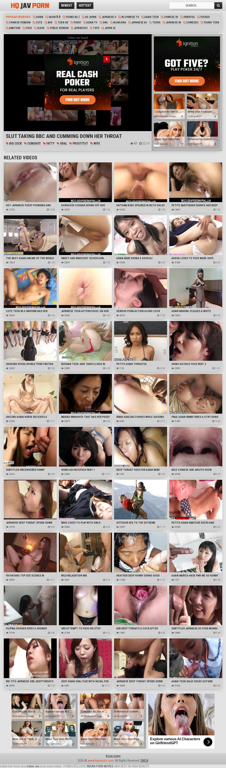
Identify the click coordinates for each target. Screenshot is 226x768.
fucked (205, 17)
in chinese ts (130, 17)
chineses (192, 22)
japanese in (173, 22)
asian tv (91, 22)
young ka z (72, 17)
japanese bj (139, 22)
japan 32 (109, 28)
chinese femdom (19, 22)
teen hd (62, 22)
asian (39, 17)
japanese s (108, 17)
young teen (211, 22)
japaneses (80, 28)
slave (40, 28)
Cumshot (34, 143)
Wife (96, 143)
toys (95, 28)
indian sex (33, 766)
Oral (63, 143)
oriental (189, 17)
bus (49, 22)
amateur (14, 28)
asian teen (151, 17)
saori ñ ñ (54, 17)
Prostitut (80, 143)
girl (105, 22)
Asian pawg (113, 756)
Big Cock (15, 143)
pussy (77, 22)
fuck (28, 28)
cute (38, 22)
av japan (90, 17)
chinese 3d (170, 17)
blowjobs (119, 22)
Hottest (85, 5)
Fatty (50, 143)
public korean (59, 28)
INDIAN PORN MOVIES (100, 766)
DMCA (144, 760)
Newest (66, 5)
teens (156, 22)
